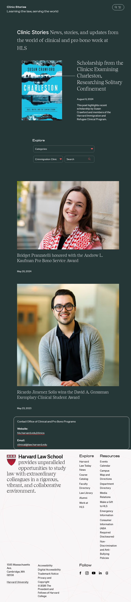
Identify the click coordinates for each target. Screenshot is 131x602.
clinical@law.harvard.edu (32, 444)
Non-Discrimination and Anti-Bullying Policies (108, 550)
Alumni (83, 497)
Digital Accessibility (49, 569)
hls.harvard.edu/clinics (31, 433)
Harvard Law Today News (85, 465)
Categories (41, 149)
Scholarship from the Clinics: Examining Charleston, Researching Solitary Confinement (100, 76)
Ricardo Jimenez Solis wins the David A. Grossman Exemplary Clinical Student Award (63, 395)
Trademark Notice (48, 573)
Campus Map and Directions (106, 474)
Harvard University (17, 582)
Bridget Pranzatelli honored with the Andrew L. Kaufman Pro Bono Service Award (60, 258)
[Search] (89, 159)
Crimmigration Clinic (46, 159)
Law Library (86, 493)
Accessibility (45, 565)
